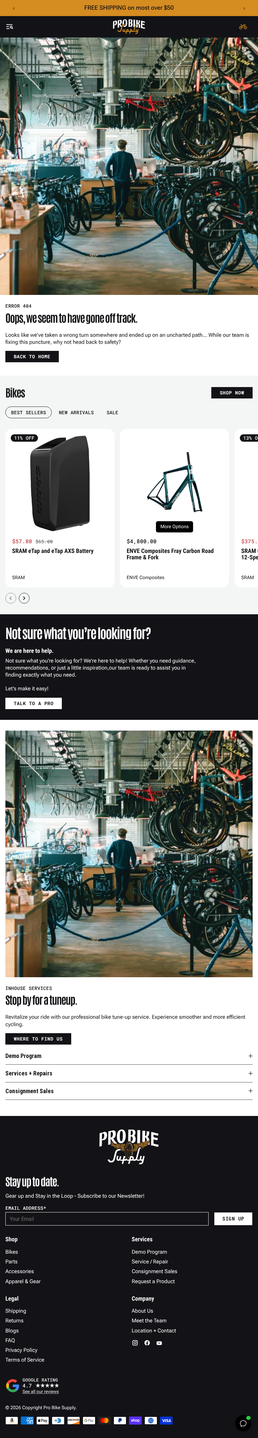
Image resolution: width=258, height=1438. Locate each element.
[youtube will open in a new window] (159, 1342)
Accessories (19, 1271)
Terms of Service (24, 1360)
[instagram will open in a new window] (135, 1342)
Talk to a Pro (33, 703)
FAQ (10, 1340)
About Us (142, 1311)
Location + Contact (154, 1330)
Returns (14, 1320)
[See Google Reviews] (129, 1385)
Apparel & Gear (23, 1281)
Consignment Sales (154, 1271)
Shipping (15, 1311)
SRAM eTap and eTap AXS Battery (53, 551)
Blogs (11, 1330)
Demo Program (149, 1252)
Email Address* (25, 1208)
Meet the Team (149, 1320)
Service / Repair (150, 1261)
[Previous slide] (10, 598)
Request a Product (153, 1281)
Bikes (11, 1252)
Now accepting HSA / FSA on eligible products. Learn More (129, 7)
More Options (174, 526)
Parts (11, 1261)
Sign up (233, 1218)
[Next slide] (24, 598)
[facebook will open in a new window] (147, 1342)
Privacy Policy (21, 1350)
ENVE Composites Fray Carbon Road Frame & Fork (170, 554)
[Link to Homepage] (129, 26)
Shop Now (232, 392)
